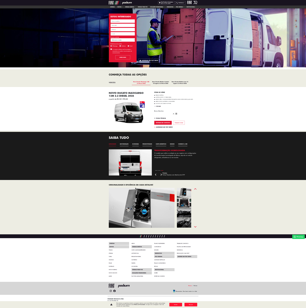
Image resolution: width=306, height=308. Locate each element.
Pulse (110, 263)
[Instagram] (111, 291)
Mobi (110, 276)
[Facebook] (114, 291)
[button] (156, 174)
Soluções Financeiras (156, 7)
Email (131, 46)
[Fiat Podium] (120, 3)
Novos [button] (119, 7)
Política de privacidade (184, 246)
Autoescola (135, 253)
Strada (111, 253)
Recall (156, 266)
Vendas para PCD (143, 7)
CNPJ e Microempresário (138, 250)
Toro (110, 256)
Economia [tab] (135, 144)
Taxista (133, 263)
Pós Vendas (179, 7)
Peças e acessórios (160, 263)
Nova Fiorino (113, 269)
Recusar (191, 304)
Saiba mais (122, 57)
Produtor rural (136, 256)
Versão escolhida (115, 37)
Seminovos (170, 7)
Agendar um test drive (150, 60)
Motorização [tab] (124, 144)
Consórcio (157, 246)
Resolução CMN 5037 (183, 253)
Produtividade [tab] (147, 144)
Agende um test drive (184, 256)
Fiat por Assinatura (137, 276)
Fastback (111, 266)
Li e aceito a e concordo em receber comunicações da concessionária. (122, 51)
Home (190, 285)
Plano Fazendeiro (159, 243)
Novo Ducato (113, 273)
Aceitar (175, 304)
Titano (111, 250)
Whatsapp (114, 46)
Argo (133, 243)
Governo (134, 259)
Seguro (156, 250)
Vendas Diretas (129, 7)
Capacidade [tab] (112, 144)
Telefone (123, 46)
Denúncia (180, 250)
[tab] (141, 82)
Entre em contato (159, 276)
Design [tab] (172, 144)
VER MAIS (158, 106)
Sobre (156, 273)
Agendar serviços (159, 259)
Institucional (191, 7)
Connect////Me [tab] (182, 144)
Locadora (134, 266)
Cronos (111, 259)
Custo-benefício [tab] (161, 144)
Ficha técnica (161, 118)
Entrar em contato (163, 122)
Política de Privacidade (124, 49)
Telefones (181, 2)
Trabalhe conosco (182, 243)
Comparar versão (179, 122)
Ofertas (112, 7)
